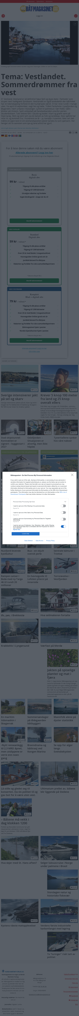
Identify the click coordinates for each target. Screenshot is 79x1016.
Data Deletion (28, 540)
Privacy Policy (50, 540)
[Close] (73, 475)
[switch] (63, 506)
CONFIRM (25, 534)
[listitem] (39, 502)
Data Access (39, 540)
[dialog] (39, 508)
